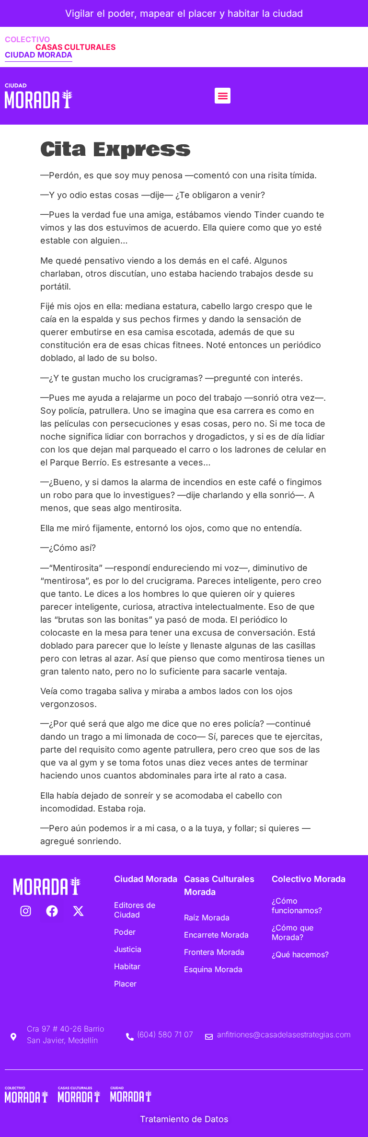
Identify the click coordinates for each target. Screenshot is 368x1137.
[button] (222, 96)
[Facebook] (52, 911)
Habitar (127, 966)
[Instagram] (25, 911)
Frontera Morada (214, 952)
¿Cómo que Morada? (292, 932)
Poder (125, 932)
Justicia (127, 949)
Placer (125, 983)
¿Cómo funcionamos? (297, 905)
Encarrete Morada (216, 935)
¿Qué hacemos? (300, 954)
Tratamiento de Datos (184, 1119)
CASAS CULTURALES (75, 47)
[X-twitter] (78, 911)
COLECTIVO (27, 39)
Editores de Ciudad (134, 909)
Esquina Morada (213, 969)
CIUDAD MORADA (38, 54)
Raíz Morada (207, 917)
